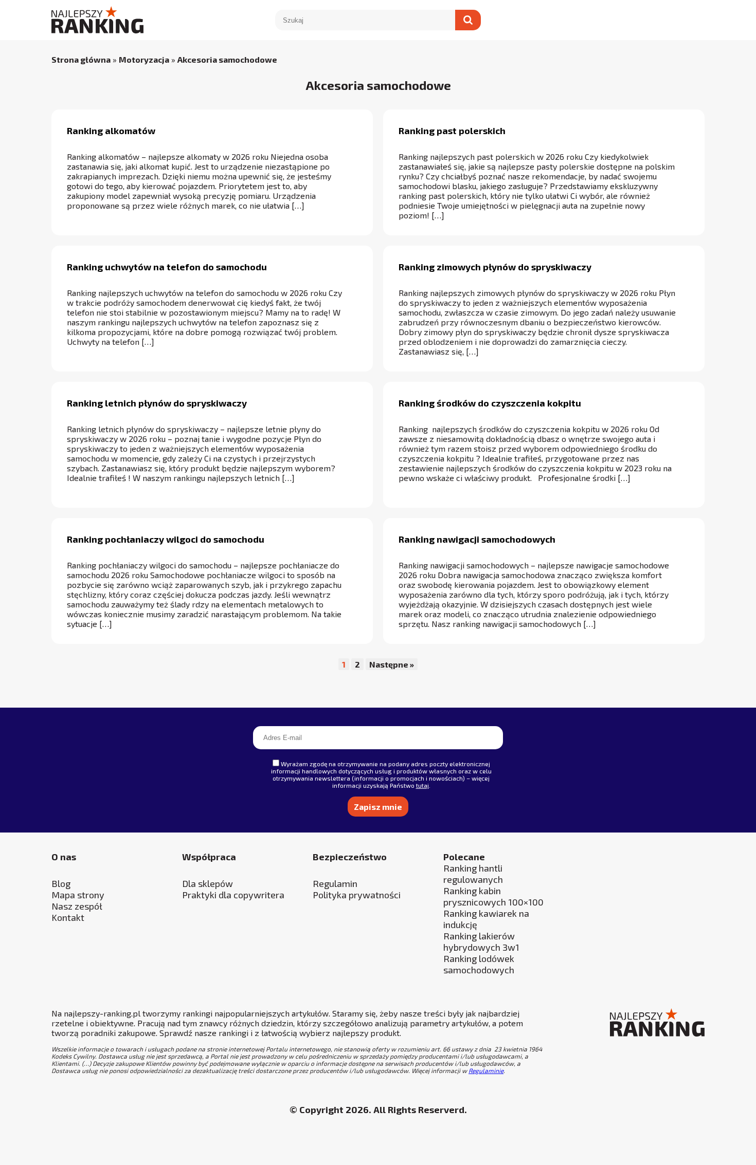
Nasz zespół (76, 906)
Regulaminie (486, 1070)
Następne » (391, 664)
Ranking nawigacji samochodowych (477, 539)
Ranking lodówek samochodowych (478, 964)
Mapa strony (77, 894)
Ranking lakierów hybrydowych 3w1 (481, 941)
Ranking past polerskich (452, 130)
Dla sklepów (207, 883)
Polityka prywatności (357, 894)
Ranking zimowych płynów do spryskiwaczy (495, 266)
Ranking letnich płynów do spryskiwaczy (157, 403)
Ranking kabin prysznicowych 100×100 (493, 896)
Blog (60, 883)
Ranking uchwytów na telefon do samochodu (167, 266)
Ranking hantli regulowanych (473, 873)
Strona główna (81, 59)
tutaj (422, 785)
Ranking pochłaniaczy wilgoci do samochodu (165, 539)
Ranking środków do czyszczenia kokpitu (490, 403)
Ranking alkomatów (111, 130)
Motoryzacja (144, 59)
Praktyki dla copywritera (233, 894)
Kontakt (67, 917)
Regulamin (335, 883)
